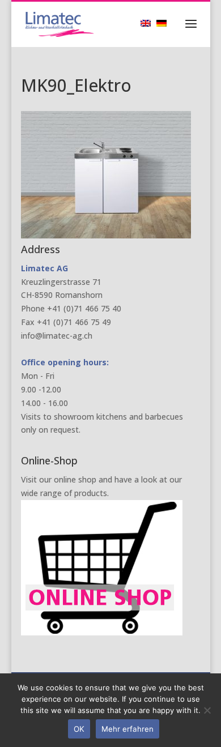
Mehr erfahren (127, 728)
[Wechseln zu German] (164, 23)
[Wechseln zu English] (148, 23)
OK (79, 728)
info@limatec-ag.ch (56, 335)
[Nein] (206, 710)
